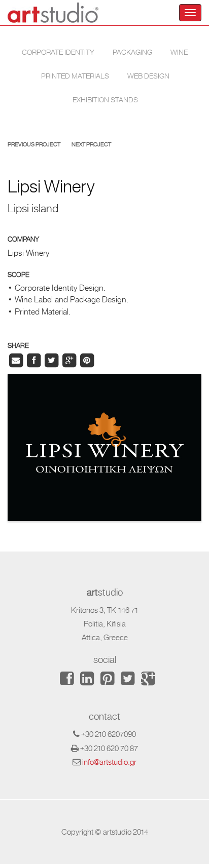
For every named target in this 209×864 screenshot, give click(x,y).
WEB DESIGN (148, 76)
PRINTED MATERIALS (75, 76)
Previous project (34, 144)
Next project (91, 144)
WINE (179, 52)
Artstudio (53, 13)
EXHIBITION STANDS (105, 100)
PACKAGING (132, 52)
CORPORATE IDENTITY (58, 52)
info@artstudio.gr (109, 762)
